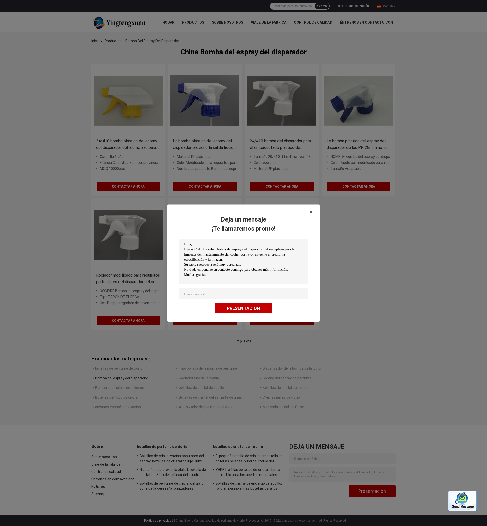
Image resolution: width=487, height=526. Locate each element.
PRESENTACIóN (243, 308)
